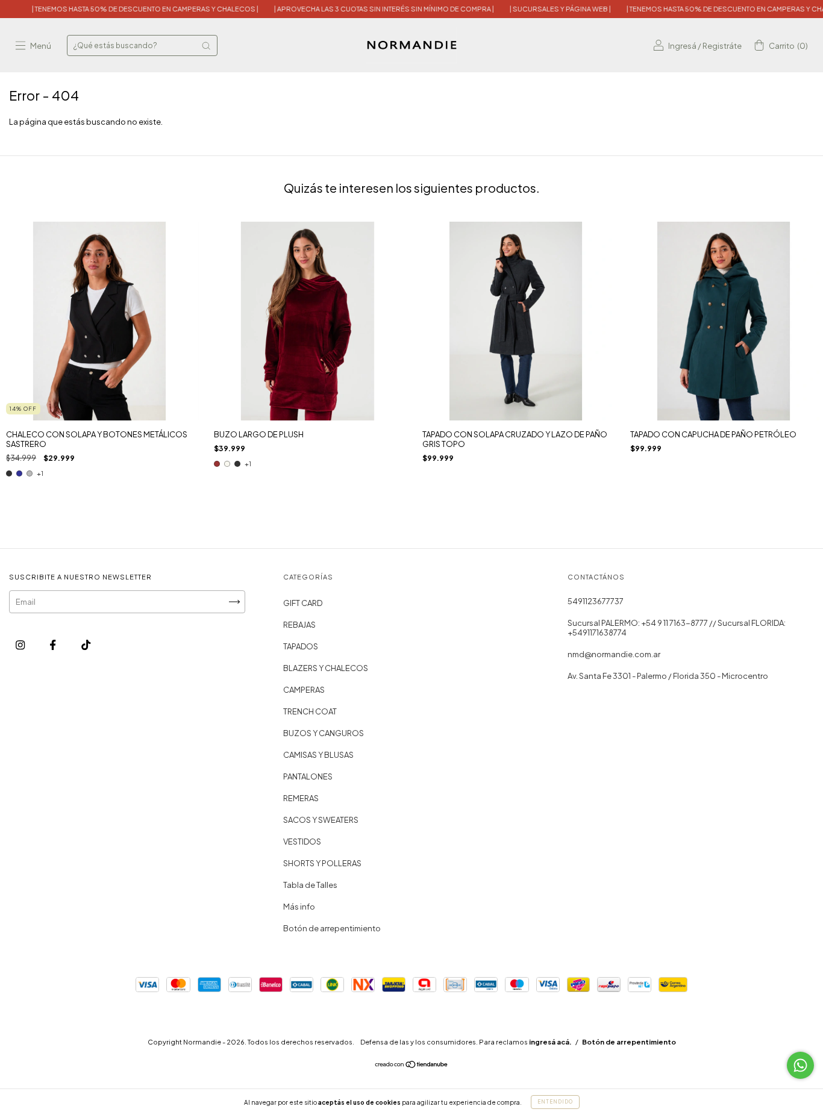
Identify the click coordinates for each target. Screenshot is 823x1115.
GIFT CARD (302, 603)
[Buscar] (206, 46)
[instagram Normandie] (21, 644)
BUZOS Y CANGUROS (323, 733)
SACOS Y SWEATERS (320, 820)
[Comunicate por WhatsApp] (800, 1065)
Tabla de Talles (310, 885)
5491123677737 (596, 601)
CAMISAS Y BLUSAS (318, 755)
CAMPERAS (304, 690)
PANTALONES (308, 776)
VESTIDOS (302, 841)
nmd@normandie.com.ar (614, 654)
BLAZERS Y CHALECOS (325, 668)
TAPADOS (300, 646)
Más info (299, 906)
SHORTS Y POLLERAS (322, 863)
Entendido (555, 1102)
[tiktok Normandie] (86, 644)
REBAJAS (299, 624)
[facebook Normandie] (53, 644)
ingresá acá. (550, 1042)
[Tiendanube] (411, 1065)
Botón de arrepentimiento (332, 928)
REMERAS (301, 798)
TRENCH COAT (310, 711)
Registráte (722, 46)
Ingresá (682, 46)
